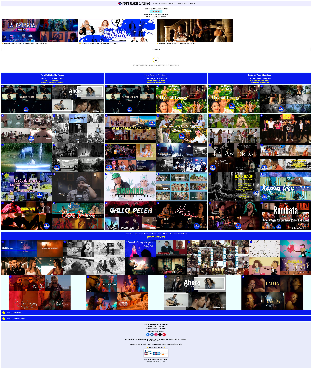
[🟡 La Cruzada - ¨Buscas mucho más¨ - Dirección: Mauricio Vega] (195, 30)
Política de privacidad (155, 359)
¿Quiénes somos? (163, 3)
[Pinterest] (164, 334)
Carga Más (155, 17)
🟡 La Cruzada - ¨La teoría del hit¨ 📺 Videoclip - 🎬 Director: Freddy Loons (24, 43)
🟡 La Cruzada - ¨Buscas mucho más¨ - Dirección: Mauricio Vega (176, 43)
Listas (185, 3)
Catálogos (172, 3)
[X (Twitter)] (160, 334)
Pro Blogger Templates (159, 361)
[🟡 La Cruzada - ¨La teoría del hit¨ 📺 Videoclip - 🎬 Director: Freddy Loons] (40, 30)
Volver (148, 16)
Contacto (192, 3)
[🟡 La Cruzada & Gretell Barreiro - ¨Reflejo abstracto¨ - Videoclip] (117, 30)
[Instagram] (156, 334)
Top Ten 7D (180, 3)
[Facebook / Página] (148, 334)
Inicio (155, 3)
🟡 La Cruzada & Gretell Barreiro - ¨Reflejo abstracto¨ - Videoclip (98, 43)
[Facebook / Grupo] (152, 334)
